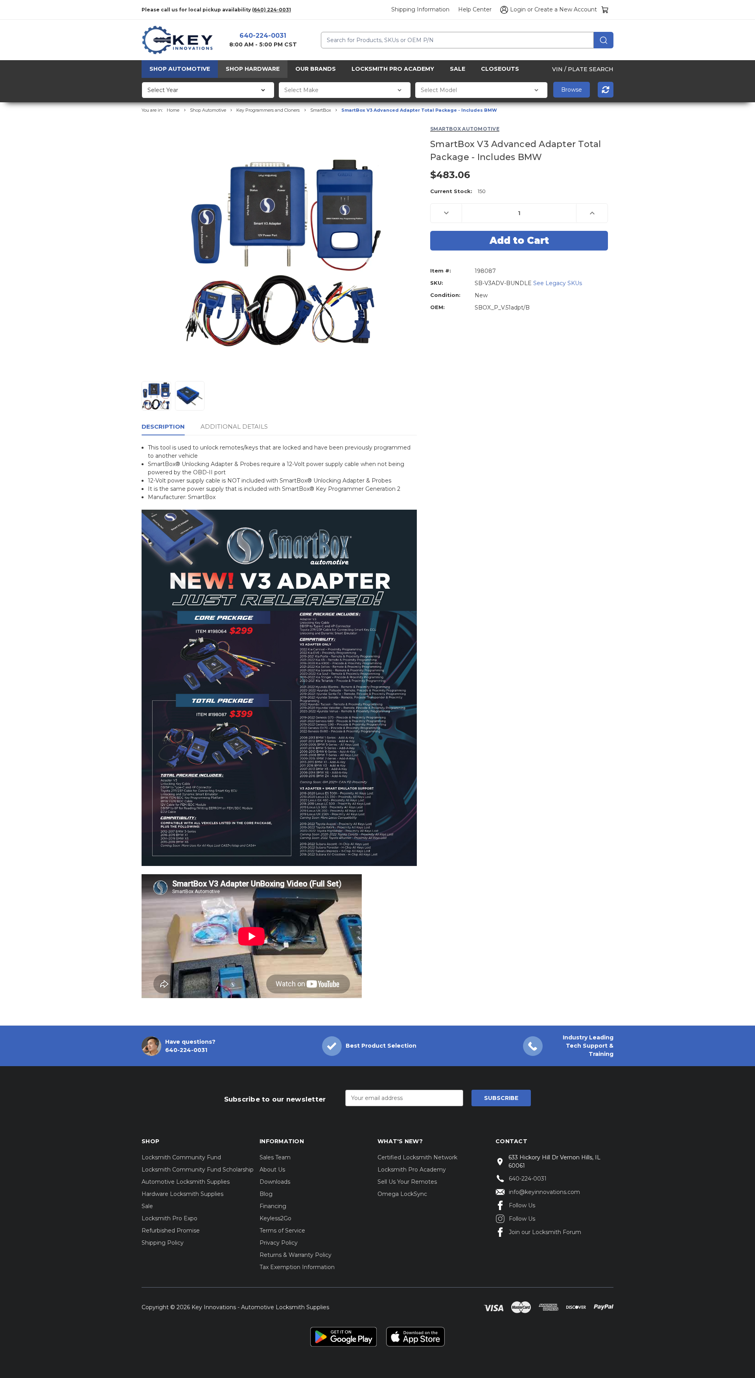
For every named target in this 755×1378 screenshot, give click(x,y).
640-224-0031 (262, 35)
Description (163, 426)
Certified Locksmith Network (417, 1157)
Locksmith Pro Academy (393, 68)
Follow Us (522, 1205)
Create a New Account (565, 9)
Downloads (275, 1181)
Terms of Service (282, 1230)
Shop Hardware (253, 68)
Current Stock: (458, 191)
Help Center (475, 9)
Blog (266, 1193)
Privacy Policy (279, 1242)
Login (518, 9)
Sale (457, 68)
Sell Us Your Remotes (407, 1181)
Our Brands (315, 68)
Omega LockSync (402, 1193)
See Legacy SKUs (557, 283)
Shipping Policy (163, 1242)
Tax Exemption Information (297, 1267)
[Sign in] (503, 9)
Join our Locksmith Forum (545, 1232)
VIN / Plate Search (582, 68)
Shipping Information (420, 9)
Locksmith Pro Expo (169, 1218)
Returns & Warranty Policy (295, 1254)
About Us (272, 1169)
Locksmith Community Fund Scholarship (198, 1169)
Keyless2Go (275, 1218)
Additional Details (234, 426)
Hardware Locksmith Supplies (182, 1193)
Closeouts (500, 68)
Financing (273, 1206)
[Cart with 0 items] (605, 9)
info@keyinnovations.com (544, 1192)
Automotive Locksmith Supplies (186, 1181)
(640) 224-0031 (271, 10)
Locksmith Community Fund (181, 1157)
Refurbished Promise (171, 1230)
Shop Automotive (179, 68)
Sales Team (275, 1157)
